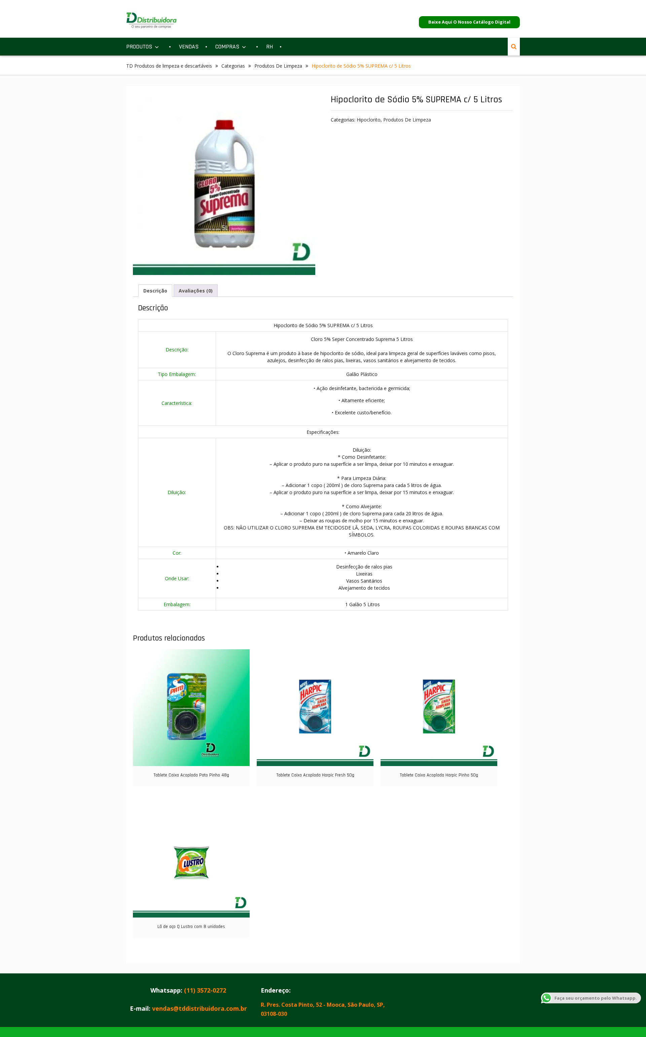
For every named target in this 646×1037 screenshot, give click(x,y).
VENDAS (189, 46)
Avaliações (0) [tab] (196, 290)
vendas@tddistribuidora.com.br (199, 1008)
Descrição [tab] (155, 290)
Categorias (233, 66)
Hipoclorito (369, 119)
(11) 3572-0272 (205, 990)
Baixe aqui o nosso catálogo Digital (469, 22)
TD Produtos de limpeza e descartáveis (169, 66)
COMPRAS (227, 46)
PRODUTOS (139, 46)
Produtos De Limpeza (278, 66)
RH (269, 46)
